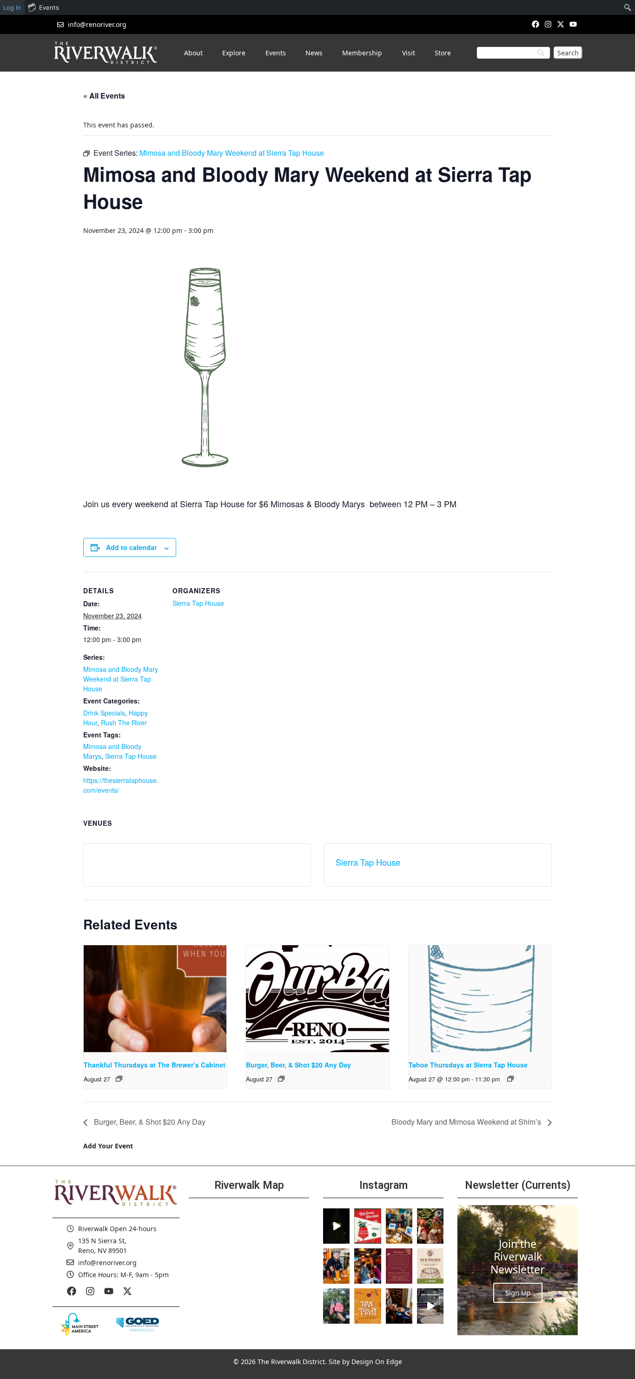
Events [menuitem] (49, 7)
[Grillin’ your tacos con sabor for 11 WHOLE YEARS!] (336, 1266)
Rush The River (124, 722)
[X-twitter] (560, 24)
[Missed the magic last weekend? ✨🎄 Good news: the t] (336, 1226)
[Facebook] (535, 24)
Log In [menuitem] (12, 7)
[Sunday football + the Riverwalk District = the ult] (367, 1266)
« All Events (104, 95)
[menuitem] (628, 7)
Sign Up (517, 1292)
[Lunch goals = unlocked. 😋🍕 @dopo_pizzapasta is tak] (430, 1306)
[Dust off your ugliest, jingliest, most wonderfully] (367, 1226)
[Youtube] (573, 24)
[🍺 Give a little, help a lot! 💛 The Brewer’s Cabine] (430, 1266)
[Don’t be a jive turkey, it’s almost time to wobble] (399, 1266)
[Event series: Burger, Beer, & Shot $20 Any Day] (281, 1078)
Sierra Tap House (131, 756)
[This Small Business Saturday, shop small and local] (399, 1226)
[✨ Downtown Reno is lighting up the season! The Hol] (430, 1226)
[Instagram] (547, 24)
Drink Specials (104, 712)
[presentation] (155, 998)
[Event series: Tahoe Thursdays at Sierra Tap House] (510, 1078)
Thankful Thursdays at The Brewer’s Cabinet (154, 1064)
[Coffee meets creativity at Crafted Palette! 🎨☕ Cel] (399, 1306)
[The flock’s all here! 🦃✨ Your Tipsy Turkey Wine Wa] (367, 1306)
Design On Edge (376, 1361)
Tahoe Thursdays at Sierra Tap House (468, 1064)
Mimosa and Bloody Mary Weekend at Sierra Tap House (120, 678)
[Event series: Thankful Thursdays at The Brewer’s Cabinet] (119, 1078)
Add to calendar (131, 547)
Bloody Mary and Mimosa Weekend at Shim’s (467, 1121)
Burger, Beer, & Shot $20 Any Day (298, 1064)
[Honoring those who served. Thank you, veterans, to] (336, 1306)
